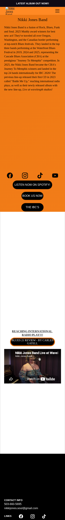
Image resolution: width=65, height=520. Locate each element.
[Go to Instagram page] (26, 175)
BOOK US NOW (32, 195)
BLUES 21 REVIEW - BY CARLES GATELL (32, 342)
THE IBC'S (32, 207)
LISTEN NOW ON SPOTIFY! (32, 184)
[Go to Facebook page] (11, 175)
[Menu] (57, 10)
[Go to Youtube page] (55, 175)
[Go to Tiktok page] (41, 175)
